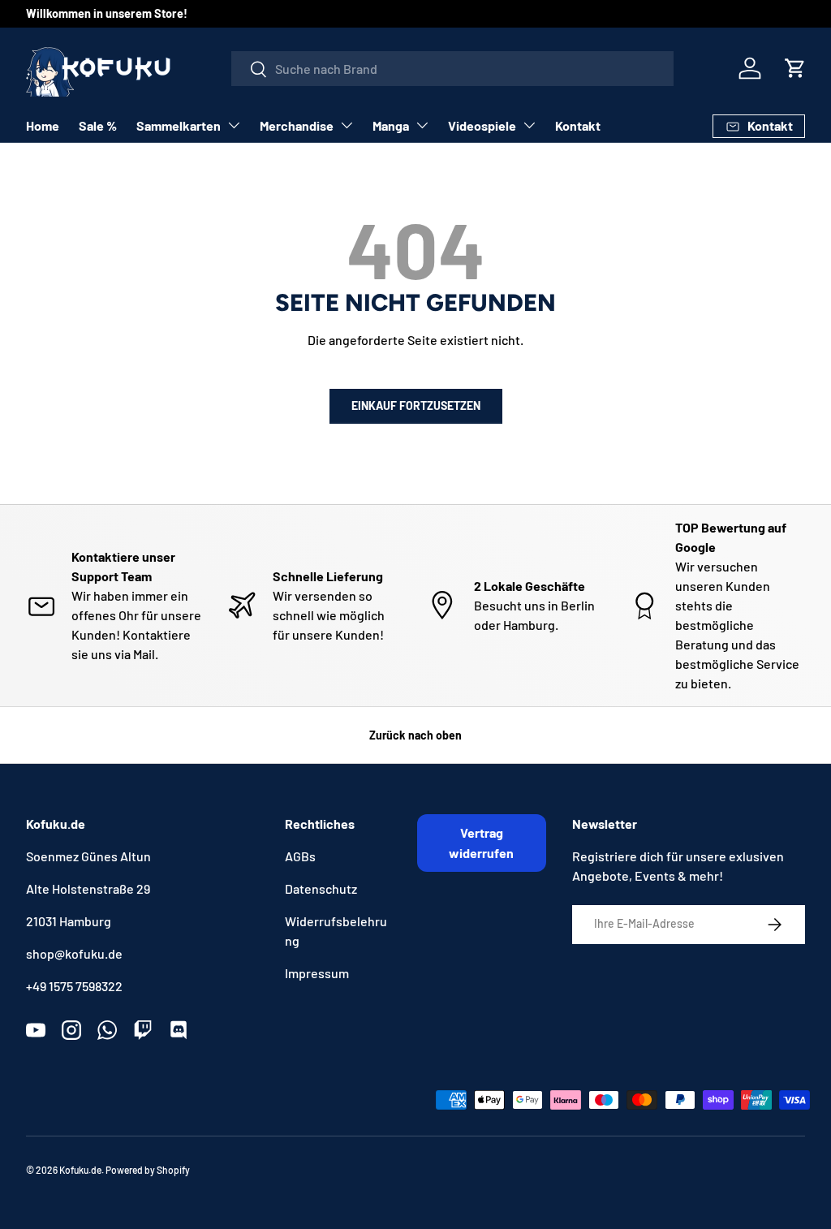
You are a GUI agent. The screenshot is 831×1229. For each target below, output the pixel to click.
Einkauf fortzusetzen (415, 405)
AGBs (300, 856)
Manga (390, 125)
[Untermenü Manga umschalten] (422, 125)
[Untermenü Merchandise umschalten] (346, 125)
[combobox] (452, 68)
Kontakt (578, 125)
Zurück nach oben (415, 735)
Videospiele (482, 125)
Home (42, 125)
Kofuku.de (80, 1169)
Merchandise (297, 125)
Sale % (98, 125)
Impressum (317, 973)
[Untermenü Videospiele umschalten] (529, 125)
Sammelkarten (178, 125)
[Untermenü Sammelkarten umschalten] (233, 125)
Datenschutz (321, 888)
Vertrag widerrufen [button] (481, 843)
